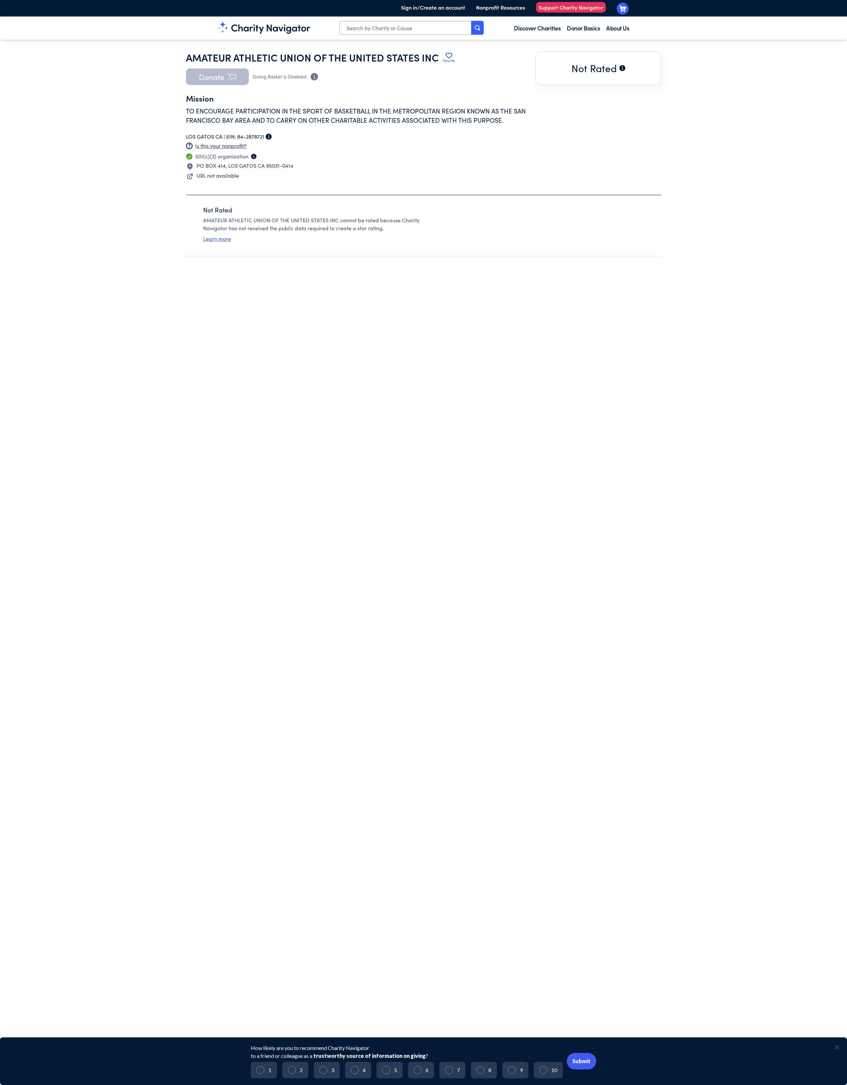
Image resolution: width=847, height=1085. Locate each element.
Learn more (217, 238)
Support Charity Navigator (571, 7)
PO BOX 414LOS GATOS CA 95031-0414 (245, 165)
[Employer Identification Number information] (269, 137)
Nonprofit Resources (500, 7)
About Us (617, 28)
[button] (217, 76)
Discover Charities (537, 28)
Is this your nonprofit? (220, 145)
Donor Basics (583, 28)
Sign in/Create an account (433, 7)
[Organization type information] (253, 156)
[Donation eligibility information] (314, 76)
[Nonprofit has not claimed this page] (189, 146)
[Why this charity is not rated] (622, 68)
